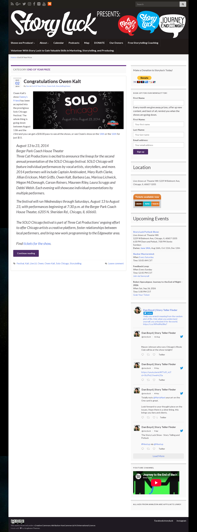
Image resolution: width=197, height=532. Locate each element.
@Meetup (158, 444)
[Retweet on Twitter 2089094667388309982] (149, 355)
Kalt (27, 263)
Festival (20, 263)
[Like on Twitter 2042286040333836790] (155, 449)
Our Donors (116, 42)
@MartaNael (159, 397)
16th (113, 133)
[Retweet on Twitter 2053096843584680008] (149, 380)
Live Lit (33, 263)
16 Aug (157, 337)
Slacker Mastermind (143, 254)
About (43, 42)
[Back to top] (190, 525)
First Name (139, 98)
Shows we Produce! (22, 42)
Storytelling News (63, 86)
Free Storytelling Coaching (143, 42)
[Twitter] (24, 3)
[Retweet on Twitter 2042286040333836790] (149, 449)
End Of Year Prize (39, 86)
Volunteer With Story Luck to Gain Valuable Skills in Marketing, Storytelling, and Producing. (62, 50)
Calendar (58, 42)
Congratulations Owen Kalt (52, 81)
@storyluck (146, 337)
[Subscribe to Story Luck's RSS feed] (12, 3)
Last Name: (139, 129)
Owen (41, 263)
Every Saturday (146, 257)
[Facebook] (34, 3)
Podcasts (74, 42)
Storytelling (75, 263)
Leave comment (116, 263)
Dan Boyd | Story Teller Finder (159, 332)
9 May (156, 368)
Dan (27, 86)
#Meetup (145, 444)
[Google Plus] (18, 3)
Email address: (140, 140)
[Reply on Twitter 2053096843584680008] (143, 380)
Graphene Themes (32, 528)
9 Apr (156, 431)
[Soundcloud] (49, 3)
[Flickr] (38, 3)
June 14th (145, 248)
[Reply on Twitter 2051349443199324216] (143, 417)
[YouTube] (44, 3)
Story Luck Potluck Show (145, 231)
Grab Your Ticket (141, 294)
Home (13, 57)
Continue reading (26, 253)
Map (86, 42)
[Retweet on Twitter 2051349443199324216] (149, 417)
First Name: (139, 119)
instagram (181, 520)
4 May (156, 393)
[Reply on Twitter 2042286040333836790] (143, 449)
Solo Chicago (62, 263)
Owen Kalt (51, 86)
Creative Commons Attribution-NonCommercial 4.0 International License (65, 525)
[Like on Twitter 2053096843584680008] (155, 380)
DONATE (99, 42)
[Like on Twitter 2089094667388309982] (155, 355)
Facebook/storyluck (163, 520)
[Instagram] (29, 3)
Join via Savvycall (141, 276)
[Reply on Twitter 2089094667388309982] (143, 355)
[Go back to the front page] (98, 23)
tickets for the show (36, 243)
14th (101, 133)
